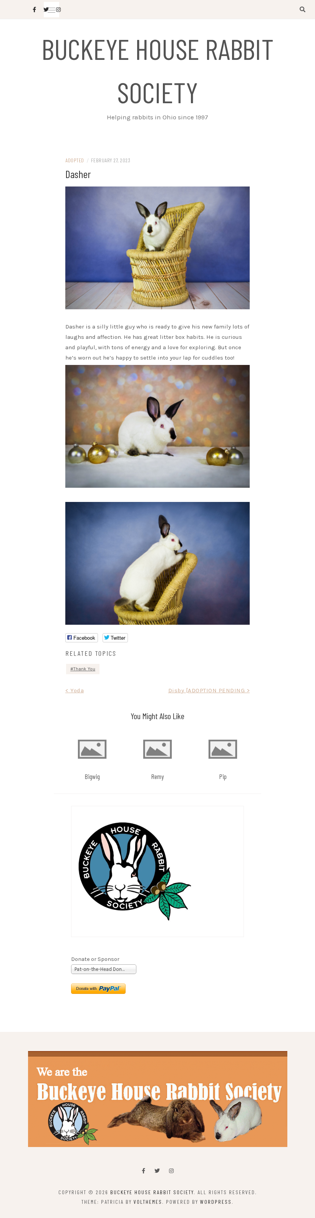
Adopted (74, 160)
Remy (157, 776)
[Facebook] (143, 1171)
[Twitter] (157, 1171)
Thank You (84, 669)
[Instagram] (171, 1171)
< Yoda (74, 690)
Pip (223, 776)
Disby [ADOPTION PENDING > (209, 690)
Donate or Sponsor (95, 959)
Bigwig (92, 776)
